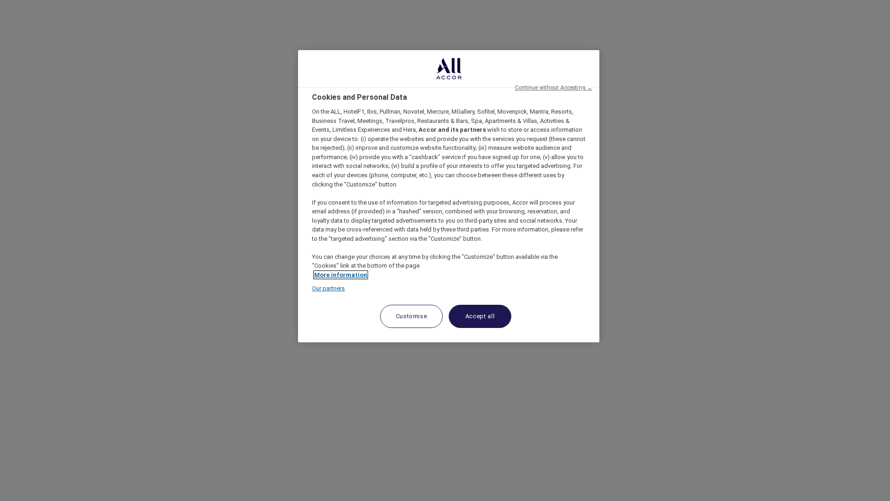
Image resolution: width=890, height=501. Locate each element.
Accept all (480, 316)
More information (340, 274)
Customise (411, 316)
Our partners (328, 288)
